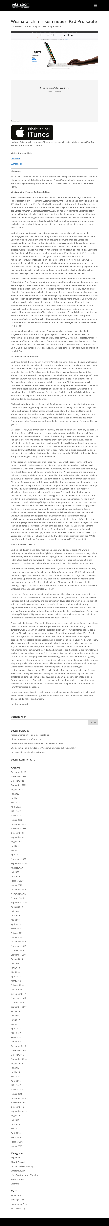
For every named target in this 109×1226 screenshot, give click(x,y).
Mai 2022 (15, 802)
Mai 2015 (15, 1128)
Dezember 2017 (18, 994)
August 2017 (17, 1011)
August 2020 (17, 867)
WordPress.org (18, 1208)
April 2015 (16, 1133)
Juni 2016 (15, 1072)
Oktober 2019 (17, 898)
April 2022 (16, 806)
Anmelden (16, 1195)
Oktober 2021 (17, 833)
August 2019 (17, 907)
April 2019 (16, 924)
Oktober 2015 (17, 1107)
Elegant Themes (48, 1222)
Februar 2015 (17, 1141)
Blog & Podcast (55, 26)
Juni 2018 (15, 967)
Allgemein (15, 1157)
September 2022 (19, 785)
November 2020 (18, 859)
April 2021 (16, 854)
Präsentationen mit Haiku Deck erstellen (30, 735)
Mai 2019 (15, 920)
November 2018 (18, 946)
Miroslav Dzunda (23, 26)
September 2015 (19, 1111)
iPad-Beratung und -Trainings (25, 1175)
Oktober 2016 (17, 1054)
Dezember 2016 (18, 1046)
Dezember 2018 (18, 941)
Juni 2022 (15, 798)
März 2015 (16, 1137)
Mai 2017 (15, 1024)
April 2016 (16, 1081)
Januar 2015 (16, 1146)
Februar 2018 (17, 985)
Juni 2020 (15, 876)
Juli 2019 (15, 911)
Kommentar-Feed (19, 1204)
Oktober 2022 (17, 780)
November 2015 (18, 1102)
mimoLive (15, 158)
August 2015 (17, 1115)
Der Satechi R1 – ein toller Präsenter (28, 752)
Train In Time (17, 1179)
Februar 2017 (17, 1037)
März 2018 (16, 980)
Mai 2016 (15, 1076)
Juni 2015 (15, 1124)
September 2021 (19, 837)
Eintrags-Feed (17, 1199)
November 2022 (18, 776)
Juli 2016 (15, 1067)
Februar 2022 (17, 815)
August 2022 (17, 789)
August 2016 (17, 1063)
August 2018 (17, 959)
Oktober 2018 (17, 950)
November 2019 (18, 893)
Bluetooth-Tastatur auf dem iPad (26, 739)
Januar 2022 (16, 820)
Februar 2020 (17, 880)
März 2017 (16, 1033)
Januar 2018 (16, 989)
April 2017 (16, 1028)
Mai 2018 (15, 972)
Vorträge (15, 1183)
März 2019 (16, 928)
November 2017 (18, 998)
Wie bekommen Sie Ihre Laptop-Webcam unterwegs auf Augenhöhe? (43, 748)
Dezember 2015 (18, 1098)
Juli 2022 (15, 793)
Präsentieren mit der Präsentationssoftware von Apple (37, 743)
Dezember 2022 (18, 772)
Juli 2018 (15, 963)
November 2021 (18, 828)
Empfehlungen (18, 1170)
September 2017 (19, 1007)
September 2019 (19, 902)
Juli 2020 (15, 872)
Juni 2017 (15, 1020)
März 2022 (16, 811)
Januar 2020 (16, 885)
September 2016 (19, 1059)
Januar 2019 (16, 937)
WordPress (75, 1222)
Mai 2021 (15, 850)
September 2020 (19, 863)
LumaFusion (16, 163)
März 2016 (16, 1085)
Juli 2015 (15, 1120)
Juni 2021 (15, 846)
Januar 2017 (16, 1041)
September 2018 (19, 954)
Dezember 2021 (18, 824)
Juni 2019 (15, 915)
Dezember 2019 (18, 889)
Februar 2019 (17, 933)
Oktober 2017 (17, 1002)
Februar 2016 (17, 1089)
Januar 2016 (16, 1094)
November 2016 (18, 1050)
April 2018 (16, 976)
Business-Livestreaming (22, 1166)
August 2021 (17, 841)
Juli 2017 (15, 1015)
